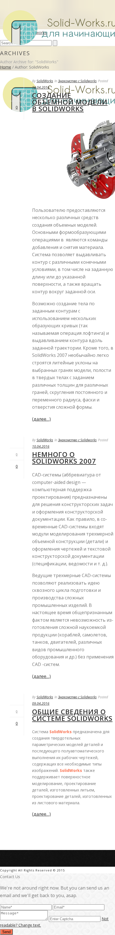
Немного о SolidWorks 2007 (64, 458)
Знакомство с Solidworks (77, 81)
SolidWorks (45, 81)
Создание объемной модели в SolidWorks (69, 102)
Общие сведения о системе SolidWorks (72, 715)
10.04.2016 (40, 87)
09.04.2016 (40, 703)
